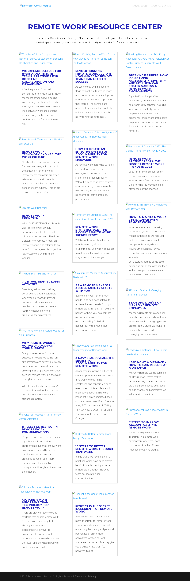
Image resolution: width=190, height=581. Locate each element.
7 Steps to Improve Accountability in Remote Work (144, 425)
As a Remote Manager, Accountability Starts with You (93, 288)
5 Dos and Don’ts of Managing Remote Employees (145, 305)
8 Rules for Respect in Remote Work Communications (40, 429)
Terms (79, 576)
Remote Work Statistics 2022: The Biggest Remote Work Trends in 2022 (146, 162)
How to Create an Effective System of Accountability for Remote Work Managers (91, 154)
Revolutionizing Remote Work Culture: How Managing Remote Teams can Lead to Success (94, 76)
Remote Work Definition (33, 217)
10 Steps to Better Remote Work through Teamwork (94, 449)
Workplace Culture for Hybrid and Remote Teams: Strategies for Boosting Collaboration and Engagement (41, 77)
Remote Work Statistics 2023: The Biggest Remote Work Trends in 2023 (93, 231)
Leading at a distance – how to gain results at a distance (148, 365)
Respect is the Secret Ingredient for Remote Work (94, 509)
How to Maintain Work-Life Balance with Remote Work (148, 219)
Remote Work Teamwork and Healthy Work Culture (41, 154)
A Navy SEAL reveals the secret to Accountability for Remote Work (94, 362)
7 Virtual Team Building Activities (41, 283)
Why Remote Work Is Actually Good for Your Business (38, 345)
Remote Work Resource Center (151, 6)
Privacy (92, 576)
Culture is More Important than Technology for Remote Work (35, 503)
